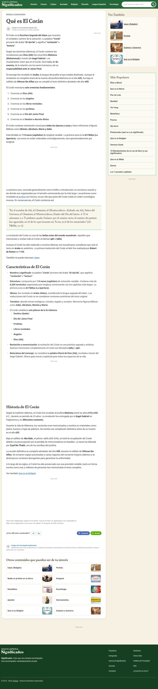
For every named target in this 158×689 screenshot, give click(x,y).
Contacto (112, 671)
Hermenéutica (62, 600)
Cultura (53, 4)
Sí (33, 533)
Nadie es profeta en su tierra (20, 578)
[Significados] (22, 652)
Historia (33, 4)
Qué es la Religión (27, 473)
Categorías (113, 656)
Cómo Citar (137, 656)
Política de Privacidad (141, 661)
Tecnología (113, 4)
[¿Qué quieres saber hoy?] (153, 4)
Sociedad (63, 4)
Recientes (137, 651)
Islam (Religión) (15, 568)
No (39, 533)
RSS (134, 666)
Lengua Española (99, 4)
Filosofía (84, 4)
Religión (74, 4)
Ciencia (44, 4)
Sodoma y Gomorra (64, 611)
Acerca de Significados (117, 661)
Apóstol (11, 600)
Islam (37, 257)
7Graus (15, 681)
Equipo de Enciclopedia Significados (24, 545)
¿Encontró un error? (140, 671)
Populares (112, 651)
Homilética (12, 589)
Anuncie (112, 666)
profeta (22, 196)
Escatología (61, 589)
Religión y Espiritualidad (15, 14)
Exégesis (60, 578)
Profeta (59, 568)
